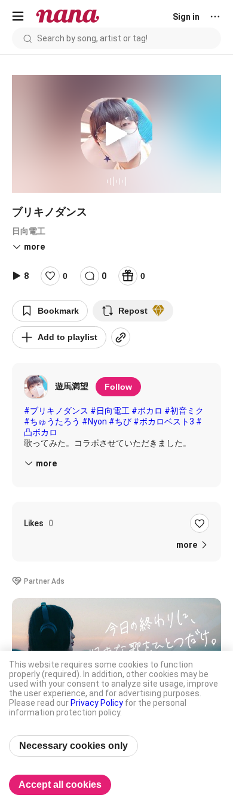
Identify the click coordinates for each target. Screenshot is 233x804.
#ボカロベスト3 (163, 421)
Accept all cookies (60, 784)
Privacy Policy (96, 703)
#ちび (120, 421)
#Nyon (94, 421)
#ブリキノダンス (56, 410)
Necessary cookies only (73, 746)
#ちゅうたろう (52, 421)
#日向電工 (110, 410)
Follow (118, 387)
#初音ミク (184, 410)
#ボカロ (147, 410)
